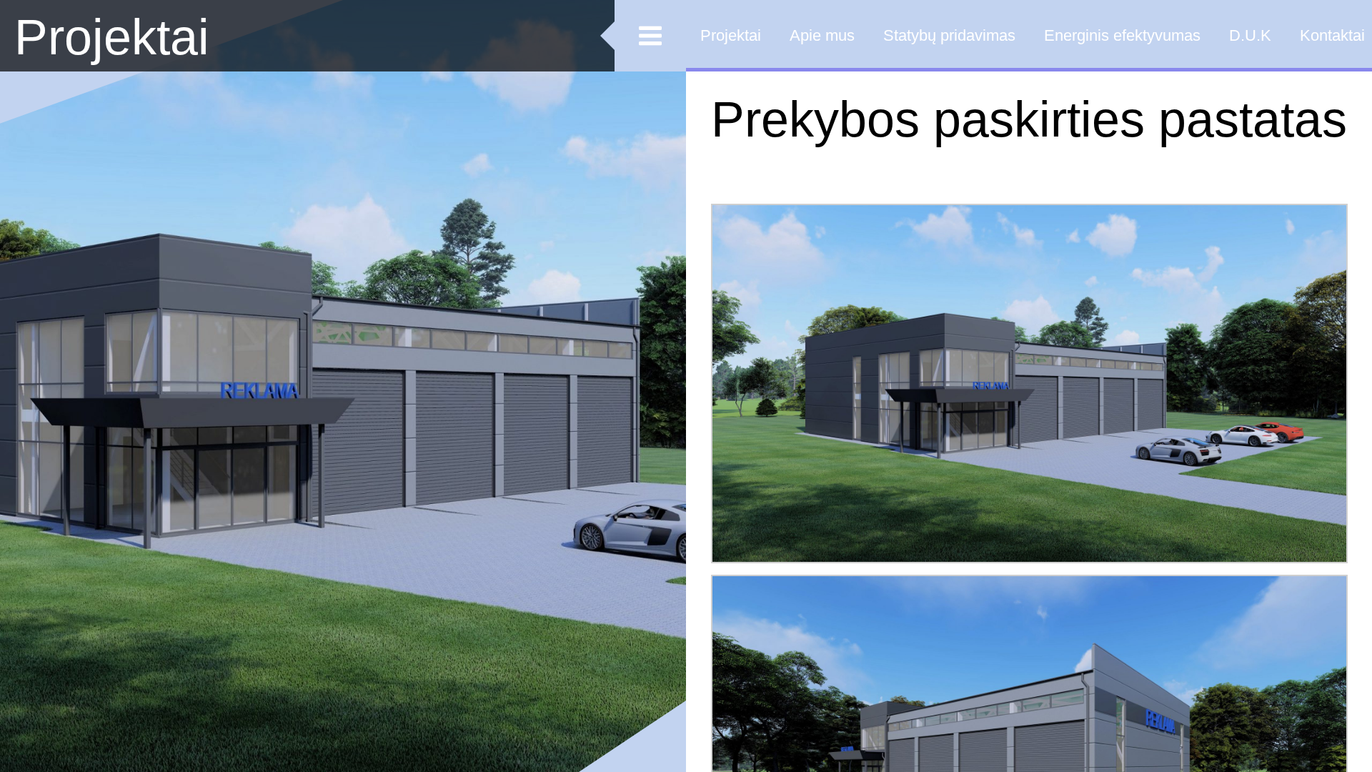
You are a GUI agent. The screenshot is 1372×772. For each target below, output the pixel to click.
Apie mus (822, 35)
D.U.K (1250, 35)
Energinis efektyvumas (1122, 35)
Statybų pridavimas (949, 35)
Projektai (111, 37)
